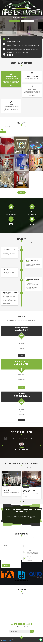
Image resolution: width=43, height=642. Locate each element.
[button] (39, 14)
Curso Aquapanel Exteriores (8, 489)
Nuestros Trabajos (28, 20)
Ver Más (21, 355)
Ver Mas (21, 192)
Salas (19, 142)
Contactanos (15, 20)
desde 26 (5, 142)
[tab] (4, 39)
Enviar (6, 565)
